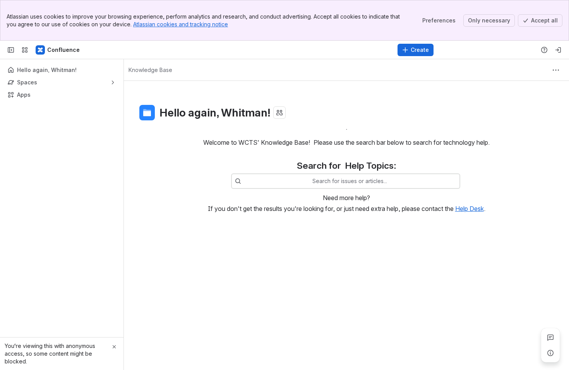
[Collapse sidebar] (11, 50)
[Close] (114, 346)
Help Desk (469, 208)
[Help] (544, 50)
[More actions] (556, 70)
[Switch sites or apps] (25, 50)
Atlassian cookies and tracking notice (180, 24)
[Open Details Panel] (550, 353)
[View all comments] (550, 337)
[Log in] (558, 50)
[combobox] (245, 181)
